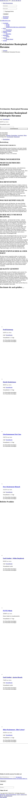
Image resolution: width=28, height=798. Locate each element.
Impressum (2, 794)
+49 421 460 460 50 (16, 0)
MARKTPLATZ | (4, 0)
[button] (4, 132)
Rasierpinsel (17, 136)
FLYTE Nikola (7, 610)
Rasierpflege (14, 135)
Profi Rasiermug (8, 329)
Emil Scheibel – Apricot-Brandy (12, 677)
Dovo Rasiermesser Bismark (11, 487)
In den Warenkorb (14, 128)
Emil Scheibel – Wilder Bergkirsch (13, 558)
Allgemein (8, 135)
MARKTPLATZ (8, 796)
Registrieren (6, 16)
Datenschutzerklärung (11, 794)
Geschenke (20, 135)
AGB (18, 794)
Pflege (25, 135)
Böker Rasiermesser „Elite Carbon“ (14, 729)
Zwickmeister (10, 136)
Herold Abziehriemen (9, 382)
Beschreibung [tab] (6, 139)
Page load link (3, 797)
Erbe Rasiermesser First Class (12, 434)
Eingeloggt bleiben (9, 11)
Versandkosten (6, 119)
